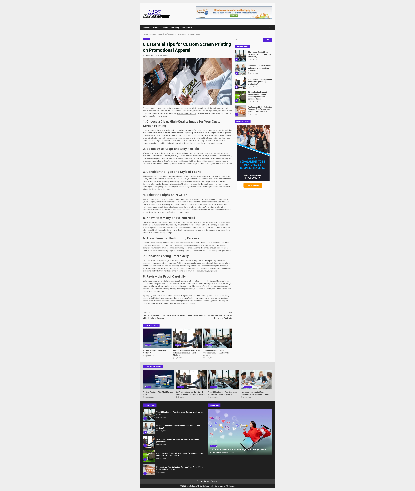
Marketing (214, 446)
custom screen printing (186, 113)
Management (187, 28)
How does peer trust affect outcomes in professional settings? (240, 56)
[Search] (269, 28)
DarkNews (219, 486)
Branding (156, 28)
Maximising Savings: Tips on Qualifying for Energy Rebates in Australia (210, 315)
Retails (165, 28)
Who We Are (212, 481)
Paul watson (149, 55)
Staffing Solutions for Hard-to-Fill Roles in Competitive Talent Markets (187, 338)
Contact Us (201, 481)
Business (146, 28)
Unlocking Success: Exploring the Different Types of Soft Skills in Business (164, 315)
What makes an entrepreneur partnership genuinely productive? (240, 69)
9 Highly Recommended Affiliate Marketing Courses (240, 432)
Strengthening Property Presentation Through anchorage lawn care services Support (240, 83)
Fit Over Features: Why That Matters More (157, 338)
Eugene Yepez (216, 452)
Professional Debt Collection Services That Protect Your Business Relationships (240, 97)
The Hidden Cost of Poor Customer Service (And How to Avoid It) (217, 338)
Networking (175, 28)
